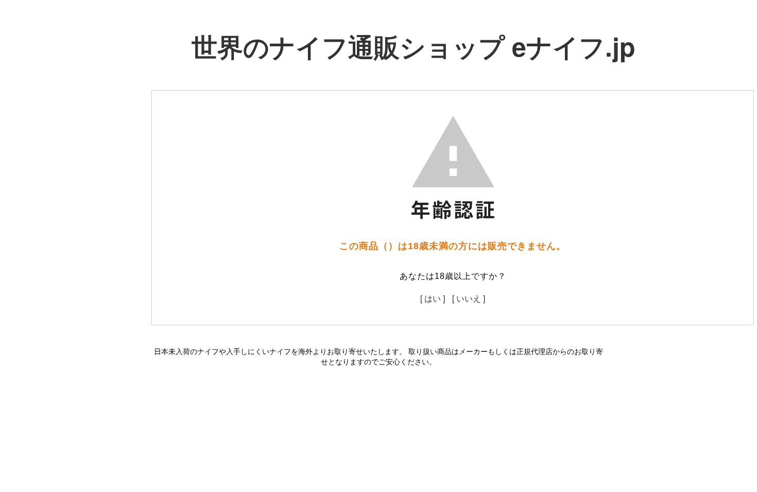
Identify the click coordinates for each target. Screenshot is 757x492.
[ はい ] (432, 298)
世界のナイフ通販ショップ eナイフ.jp (413, 46)
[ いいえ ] (468, 298)
